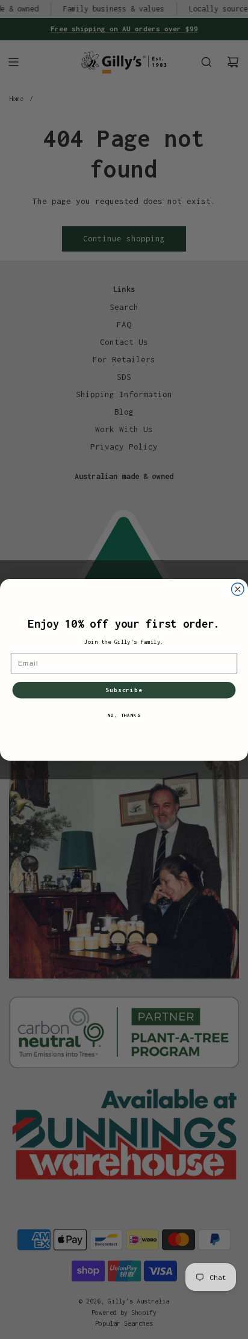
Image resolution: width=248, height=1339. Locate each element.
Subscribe (124, 689)
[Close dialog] (238, 589)
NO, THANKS (124, 714)
